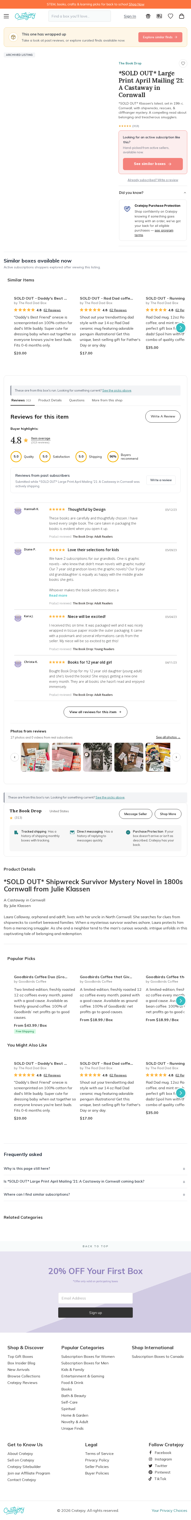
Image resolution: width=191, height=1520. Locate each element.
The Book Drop (130, 63)
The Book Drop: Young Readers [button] (93, 649)
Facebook (161, 1452)
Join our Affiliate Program (28, 1473)
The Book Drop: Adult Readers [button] (93, 537)
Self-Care (69, 1402)
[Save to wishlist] (183, 63)
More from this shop (107, 400)
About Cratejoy (20, 1453)
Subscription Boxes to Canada (158, 1356)
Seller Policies (97, 1466)
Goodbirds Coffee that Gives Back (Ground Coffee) (111, 976)
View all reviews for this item (92, 712)
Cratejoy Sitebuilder (24, 1466)
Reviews (21, 400)
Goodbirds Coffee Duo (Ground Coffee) (45, 976)
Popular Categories (82, 1347)
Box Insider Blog (21, 1363)
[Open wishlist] (170, 16)
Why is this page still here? (27, 1168)
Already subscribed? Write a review (153, 180)
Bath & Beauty (73, 1395)
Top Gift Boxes (20, 1356)
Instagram (161, 1459)
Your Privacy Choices (169, 1510)
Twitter (159, 1465)
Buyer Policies (97, 1473)
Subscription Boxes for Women (88, 1356)
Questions (77, 400)
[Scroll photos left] (14, 757)
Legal (91, 1444)
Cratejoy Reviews (22, 1382)
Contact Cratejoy (21, 1479)
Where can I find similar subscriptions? (37, 1194)
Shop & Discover (25, 1347)
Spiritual (68, 1408)
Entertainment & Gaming (82, 1376)
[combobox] (79, 16)
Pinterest (161, 1472)
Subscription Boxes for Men (85, 1363)
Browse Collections (23, 1376)
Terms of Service (99, 1453)
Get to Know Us (25, 1444)
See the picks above (110, 797)
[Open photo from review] (35, 757)
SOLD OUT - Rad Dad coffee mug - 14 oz (111, 298)
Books (66, 1389)
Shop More (168, 814)
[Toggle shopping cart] (181, 16)
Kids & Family (72, 1369)
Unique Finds (72, 1428)
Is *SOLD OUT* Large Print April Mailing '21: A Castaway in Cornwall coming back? (74, 1181)
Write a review (161, 480)
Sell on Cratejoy (20, 1460)
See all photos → (168, 737)
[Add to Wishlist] (70, 296)
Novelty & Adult (74, 1421)
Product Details (50, 400)
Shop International (153, 1347)
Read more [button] (58, 595)
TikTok (158, 1478)
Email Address (73, 1298)
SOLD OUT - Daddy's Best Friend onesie (45, 298)
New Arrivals (18, 1369)
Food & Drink (72, 1382)
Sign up (95, 1312)
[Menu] (9, 16)
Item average (40, 438)
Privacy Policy (97, 1460)
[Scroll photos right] (176, 757)
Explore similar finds (158, 37)
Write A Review (163, 416)
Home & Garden (74, 1415)
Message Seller (135, 814)
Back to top (96, 1246)
